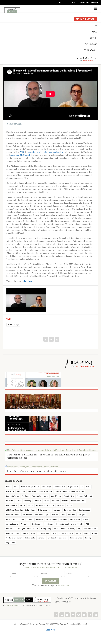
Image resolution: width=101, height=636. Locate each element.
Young (69, 505)
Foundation (89, 50)
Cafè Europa (46, 487)
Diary (94, 26)
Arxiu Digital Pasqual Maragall (27, 529)
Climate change (13, 325)
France (62, 529)
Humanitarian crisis (66, 533)
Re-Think (65, 501)
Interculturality (11, 505)
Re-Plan (86, 533)
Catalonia (25, 496)
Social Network (43, 533)
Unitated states (51, 519)
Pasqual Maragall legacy (30, 487)
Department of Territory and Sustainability (45, 152)
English (94, 2)
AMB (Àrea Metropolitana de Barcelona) (20, 510)
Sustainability (69, 496)
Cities (16, 487)
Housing (88, 538)
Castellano (84, 2)
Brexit (63, 515)
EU (82, 487)
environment (27, 515)
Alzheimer (41, 538)
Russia (22, 505)
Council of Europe (12, 533)
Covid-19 (30, 519)
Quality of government (14, 538)
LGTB (54, 533)
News (94, 32)
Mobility (85, 519)
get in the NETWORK (86, 19)
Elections (9, 501)
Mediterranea (75, 519)
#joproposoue (73, 487)
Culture (18, 501)
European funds (76, 538)
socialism (10, 529)
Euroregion (81, 515)
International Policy (78, 501)
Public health (30, 538)
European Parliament (84, 496)
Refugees (63, 519)
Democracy (21, 491)
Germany (71, 529)
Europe (8, 487)
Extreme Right (11, 519)
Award (88, 487)
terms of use (63, 585)
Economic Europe (12, 496)
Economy (27, 501)
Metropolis (57, 510)
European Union (59, 487)
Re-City (46, 501)
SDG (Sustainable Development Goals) (69, 524)
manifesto (49, 524)
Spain (47, 515)
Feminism (39, 515)
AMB (22, 152)
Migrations (60, 505)
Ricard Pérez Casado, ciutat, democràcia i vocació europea (36, 471)
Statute (78, 533)
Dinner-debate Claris (76, 491)
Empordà (71, 515)
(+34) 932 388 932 (12, 605)
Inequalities (32, 491)
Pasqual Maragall (45, 491)
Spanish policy (37, 524)
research (55, 501)
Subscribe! (50, 581)
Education (37, 501)
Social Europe (56, 496)
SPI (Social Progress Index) (57, 538)
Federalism (25, 524)
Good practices (84, 510)
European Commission (40, 496)
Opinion (93, 38)
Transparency (46, 529)
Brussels (39, 519)
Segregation (10, 543)
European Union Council (45, 505)
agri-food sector (12, 524)
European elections (13, 515)
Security (55, 515)
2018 (56, 529)
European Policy (70, 510)
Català (74, 2)
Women (30, 505)
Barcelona (10, 491)
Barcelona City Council (20, 155)
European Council (90, 529)
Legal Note (50, 630)
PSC (87, 524)
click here (27, 281)
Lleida (94, 533)
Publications (91, 44)
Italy (79, 529)
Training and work (44, 510)
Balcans (25, 533)
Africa (33, 533)
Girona (21, 519)
